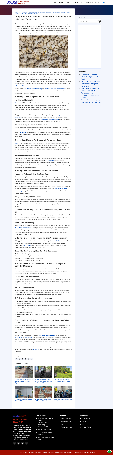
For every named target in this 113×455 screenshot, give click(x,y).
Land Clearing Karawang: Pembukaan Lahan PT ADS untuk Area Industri (62, 381)
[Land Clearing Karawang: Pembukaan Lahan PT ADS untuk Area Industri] (63, 372)
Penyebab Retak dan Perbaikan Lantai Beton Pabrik (90, 95)
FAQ (81, 2)
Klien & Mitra (86, 421)
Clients (68, 2)
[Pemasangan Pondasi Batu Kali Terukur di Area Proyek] (43, 392)
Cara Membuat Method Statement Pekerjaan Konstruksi (90, 83)
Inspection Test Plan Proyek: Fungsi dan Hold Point (90, 76)
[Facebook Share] (19, 359)
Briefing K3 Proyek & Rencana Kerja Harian (63, 400)
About (54, 2)
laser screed (50, 160)
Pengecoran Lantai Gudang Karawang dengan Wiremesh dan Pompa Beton (43, 381)
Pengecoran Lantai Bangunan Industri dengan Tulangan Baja (24, 381)
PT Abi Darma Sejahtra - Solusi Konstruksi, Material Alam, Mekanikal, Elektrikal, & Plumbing (56, 452)
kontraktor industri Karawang (32, 89)
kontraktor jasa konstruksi (47, 335)
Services (60, 2)
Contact (97, 2)
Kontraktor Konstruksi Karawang (46, 12)
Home (16, 12)
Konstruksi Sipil (66, 421)
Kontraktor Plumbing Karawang (62, 12)
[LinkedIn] (27, 443)
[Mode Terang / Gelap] (104, 2)
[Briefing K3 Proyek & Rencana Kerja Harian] (63, 392)
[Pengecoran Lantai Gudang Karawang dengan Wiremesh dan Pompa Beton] (43, 372)
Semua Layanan (66, 418)
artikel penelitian (20, 86)
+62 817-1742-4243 (44, 430)
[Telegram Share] (22, 359)
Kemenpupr (18, 337)
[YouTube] (23, 443)
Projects (75, 2)
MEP (62, 424)
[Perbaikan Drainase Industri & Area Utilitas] (24, 392)
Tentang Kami (86, 418)
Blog (20, 12)
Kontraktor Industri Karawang (29, 12)
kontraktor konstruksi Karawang (55, 89)
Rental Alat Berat (34, 13)
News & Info (89, 2)
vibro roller (23, 132)
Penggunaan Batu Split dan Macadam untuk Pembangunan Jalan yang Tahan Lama (43, 18)
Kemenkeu (28, 337)
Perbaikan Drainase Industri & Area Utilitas (23, 400)
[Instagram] (19, 443)
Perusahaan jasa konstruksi (23, 228)
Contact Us (35, 349)
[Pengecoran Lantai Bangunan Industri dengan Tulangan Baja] (24, 372)
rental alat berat (57, 241)
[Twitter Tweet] (16, 359)
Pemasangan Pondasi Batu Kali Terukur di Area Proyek (43, 400)
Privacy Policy (86, 427)
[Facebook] (15, 443)
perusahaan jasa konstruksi (50, 119)
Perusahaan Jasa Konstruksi (22, 13)
